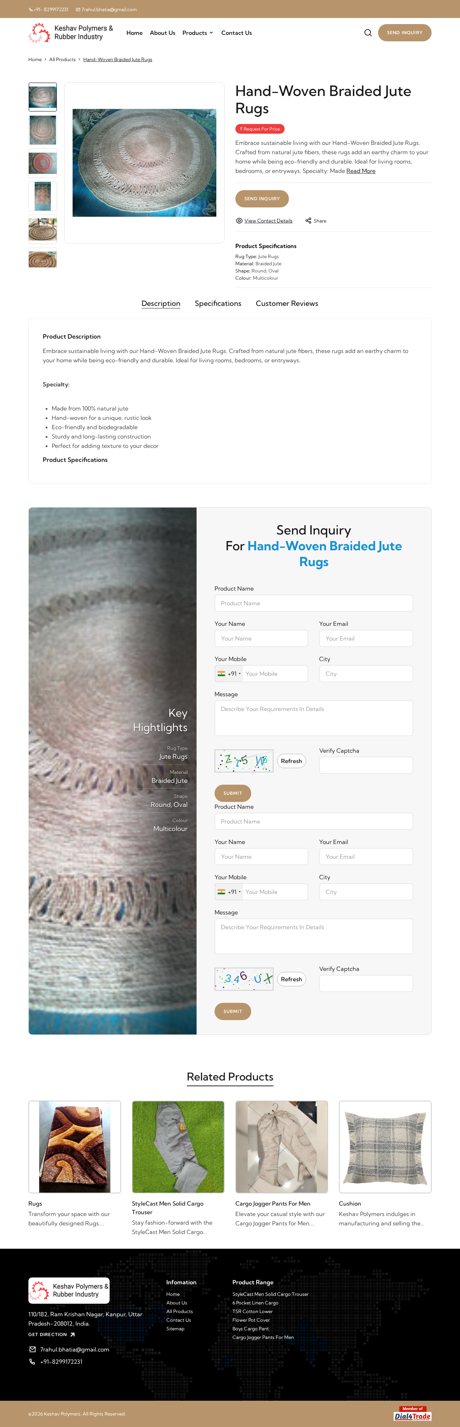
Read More (361, 170)
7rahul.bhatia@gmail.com (108, 9)
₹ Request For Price (260, 129)
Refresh (291, 761)
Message (226, 694)
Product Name (234, 588)
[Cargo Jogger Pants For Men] (281, 1147)
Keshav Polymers (62, 1414)
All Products (62, 59)
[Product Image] (144, 162)
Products (195, 32)
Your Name (230, 623)
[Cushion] (385, 1147)
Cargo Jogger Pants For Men (272, 1203)
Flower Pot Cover (251, 1320)
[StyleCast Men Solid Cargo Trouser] (178, 1147)
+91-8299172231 (61, 1361)
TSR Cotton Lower (253, 1311)
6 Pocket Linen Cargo (256, 1303)
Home (134, 32)
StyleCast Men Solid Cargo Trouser (167, 1208)
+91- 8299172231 (50, 9)
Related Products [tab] (230, 1076)
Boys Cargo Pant (251, 1328)
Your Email (333, 623)
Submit (233, 793)
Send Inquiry (262, 198)
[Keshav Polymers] (92, 1290)
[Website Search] (368, 32)
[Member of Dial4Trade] (413, 1413)
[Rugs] (74, 1147)
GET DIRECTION (47, 1334)
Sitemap (175, 1328)
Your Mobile (231, 658)
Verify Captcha (339, 750)
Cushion (350, 1203)
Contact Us (236, 32)
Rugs (35, 1203)
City (324, 658)
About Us (162, 32)
